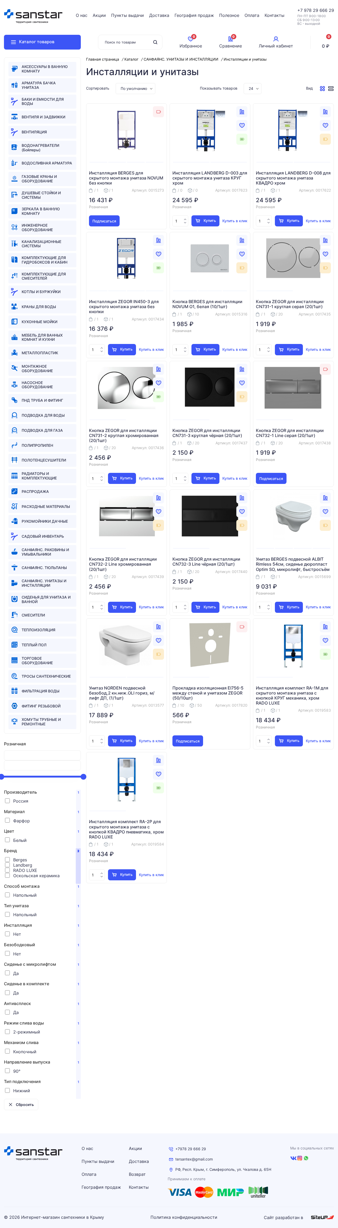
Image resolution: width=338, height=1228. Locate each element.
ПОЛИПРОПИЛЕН (37, 445)
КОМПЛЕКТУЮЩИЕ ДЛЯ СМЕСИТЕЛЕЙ (44, 276)
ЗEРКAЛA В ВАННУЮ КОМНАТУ (41, 211)
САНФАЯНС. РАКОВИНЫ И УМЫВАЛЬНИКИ (45, 551)
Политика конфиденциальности (184, 1217)
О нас (81, 15)
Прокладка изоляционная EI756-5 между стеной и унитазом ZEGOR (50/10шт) (207, 693)
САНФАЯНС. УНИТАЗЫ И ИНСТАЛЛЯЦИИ (44, 583)
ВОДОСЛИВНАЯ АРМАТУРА (47, 163)
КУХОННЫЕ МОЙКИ (39, 321)
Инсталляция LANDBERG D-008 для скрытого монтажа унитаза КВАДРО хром (293, 178)
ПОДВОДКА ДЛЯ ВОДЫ (43, 415)
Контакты (274, 15)
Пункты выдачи (127, 15)
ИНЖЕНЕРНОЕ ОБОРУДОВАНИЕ (37, 227)
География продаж (194, 15)
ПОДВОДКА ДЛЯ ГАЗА (42, 430)
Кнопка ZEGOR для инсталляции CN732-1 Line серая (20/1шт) (290, 433)
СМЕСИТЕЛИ (33, 615)
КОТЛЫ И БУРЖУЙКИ (41, 291)
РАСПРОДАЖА (35, 491)
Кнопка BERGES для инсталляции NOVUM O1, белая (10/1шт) (207, 304)
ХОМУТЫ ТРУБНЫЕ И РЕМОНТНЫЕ (41, 721)
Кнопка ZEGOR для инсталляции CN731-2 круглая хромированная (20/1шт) (123, 435)
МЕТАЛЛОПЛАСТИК (40, 353)
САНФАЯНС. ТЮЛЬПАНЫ (44, 567)
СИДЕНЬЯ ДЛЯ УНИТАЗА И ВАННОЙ (46, 599)
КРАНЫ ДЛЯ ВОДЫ (39, 306)
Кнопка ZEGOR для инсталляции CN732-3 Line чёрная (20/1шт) (206, 562)
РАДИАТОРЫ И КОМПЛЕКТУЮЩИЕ (39, 475)
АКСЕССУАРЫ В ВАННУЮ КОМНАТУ (45, 68)
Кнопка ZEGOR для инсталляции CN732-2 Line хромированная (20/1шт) (123, 564)
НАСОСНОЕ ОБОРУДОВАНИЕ (37, 384)
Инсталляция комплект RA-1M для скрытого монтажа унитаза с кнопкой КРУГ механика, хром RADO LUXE (292, 696)
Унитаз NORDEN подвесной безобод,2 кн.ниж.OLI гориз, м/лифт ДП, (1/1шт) (121, 693)
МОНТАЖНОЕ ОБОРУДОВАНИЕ (37, 368)
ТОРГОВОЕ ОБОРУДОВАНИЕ (37, 660)
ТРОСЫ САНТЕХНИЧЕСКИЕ (46, 676)
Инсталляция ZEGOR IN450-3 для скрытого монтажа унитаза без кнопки (124, 306)
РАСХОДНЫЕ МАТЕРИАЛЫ (46, 506)
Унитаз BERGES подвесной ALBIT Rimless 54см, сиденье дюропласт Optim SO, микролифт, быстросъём (293, 564)
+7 (300, 10)
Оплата (252, 15)
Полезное (229, 15)
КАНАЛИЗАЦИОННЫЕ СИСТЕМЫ (41, 243)
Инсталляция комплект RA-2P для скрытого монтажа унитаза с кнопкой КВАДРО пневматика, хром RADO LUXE (126, 829)
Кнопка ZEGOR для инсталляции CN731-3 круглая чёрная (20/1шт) (207, 433)
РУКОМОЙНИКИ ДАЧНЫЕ (45, 521)
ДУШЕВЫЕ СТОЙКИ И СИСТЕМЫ (41, 195)
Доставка (159, 15)
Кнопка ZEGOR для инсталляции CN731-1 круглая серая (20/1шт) (290, 304)
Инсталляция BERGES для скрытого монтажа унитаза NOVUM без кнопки (126, 178)
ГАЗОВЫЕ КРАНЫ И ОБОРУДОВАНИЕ (39, 178)
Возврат (137, 1174)
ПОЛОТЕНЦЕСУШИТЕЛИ (44, 460)
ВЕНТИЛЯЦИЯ (34, 132)
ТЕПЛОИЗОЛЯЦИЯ (38, 630)
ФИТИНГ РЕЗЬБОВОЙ (41, 706)
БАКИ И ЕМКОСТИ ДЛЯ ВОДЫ (43, 101)
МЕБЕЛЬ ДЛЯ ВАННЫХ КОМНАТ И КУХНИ (42, 337)
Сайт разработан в (284, 1217)
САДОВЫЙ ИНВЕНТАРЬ (43, 536)
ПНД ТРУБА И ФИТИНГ (42, 400)
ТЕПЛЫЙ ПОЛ (34, 645)
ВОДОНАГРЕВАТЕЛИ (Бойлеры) (40, 147)
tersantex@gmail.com (194, 1159)
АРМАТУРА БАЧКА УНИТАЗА (39, 85)
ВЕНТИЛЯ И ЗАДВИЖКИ (43, 117)
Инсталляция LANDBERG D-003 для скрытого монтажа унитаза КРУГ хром (209, 178)
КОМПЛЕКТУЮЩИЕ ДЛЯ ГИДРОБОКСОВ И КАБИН (44, 259)
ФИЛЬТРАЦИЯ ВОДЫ (40, 691)
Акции (99, 15)
